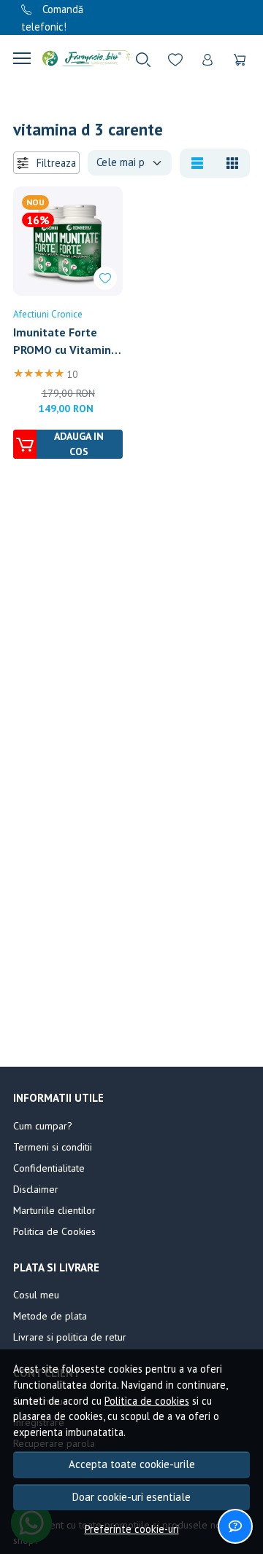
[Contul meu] (207, 58)
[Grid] (232, 163)
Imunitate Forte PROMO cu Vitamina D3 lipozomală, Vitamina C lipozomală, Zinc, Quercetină (65, 341)
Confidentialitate (49, 1168)
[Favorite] (175, 58)
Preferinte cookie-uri (132, 1529)
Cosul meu (36, 1294)
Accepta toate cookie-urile (132, 1464)
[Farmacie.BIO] (80, 58)
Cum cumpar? (42, 1125)
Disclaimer (35, 1189)
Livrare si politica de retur (69, 1337)
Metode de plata (50, 1315)
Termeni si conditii (52, 1146)
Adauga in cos (79, 444)
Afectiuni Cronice (48, 314)
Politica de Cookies (54, 1231)
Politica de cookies (146, 1401)
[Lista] (197, 163)
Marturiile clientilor (54, 1210)
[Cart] (239, 58)
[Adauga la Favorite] (105, 278)
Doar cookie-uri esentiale (131, 1497)
